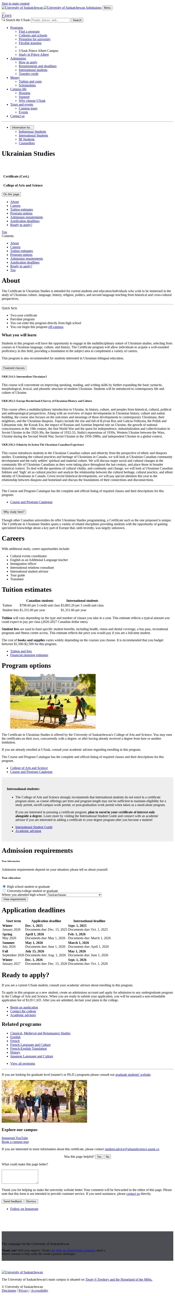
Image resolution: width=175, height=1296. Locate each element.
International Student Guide (33, 827)
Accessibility (39, 1290)
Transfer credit (28, 74)
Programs (16, 27)
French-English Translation (28, 1048)
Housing (24, 93)
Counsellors (27, 143)
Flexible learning (30, 43)
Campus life (18, 89)
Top (13, 270)
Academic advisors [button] (23, 1015)
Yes (99, 1156)
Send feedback (12, 1201)
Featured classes (14, 368)
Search (77, 20)
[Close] (3, 13)
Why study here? (13, 511)
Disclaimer (9, 1290)
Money (15, 77)
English (15, 1037)
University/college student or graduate (32, 891)
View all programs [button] (22, 1063)
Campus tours (28, 108)
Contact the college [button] (23, 1011)
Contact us (17, 116)
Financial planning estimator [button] (29, 655)
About (14, 202)
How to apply (28, 62)
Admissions (93, 7)
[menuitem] (91, 41)
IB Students (27, 139)
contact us (133, 1193)
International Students (33, 135)
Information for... (22, 127)
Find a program (29, 31)
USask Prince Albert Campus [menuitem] (38, 50)
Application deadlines (24, 221)
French (15, 1041)
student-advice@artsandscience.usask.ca (132, 1149)
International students (33, 70)
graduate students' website (132, 1074)
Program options (21, 213)
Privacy (24, 1290)
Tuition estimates (21, 209)
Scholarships (27, 85)
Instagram (9, 1138)
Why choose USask (32, 100)
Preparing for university (35, 39)
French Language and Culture (30, 1045)
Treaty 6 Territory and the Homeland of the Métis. (118, 1279)
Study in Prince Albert (34, 54)
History (15, 1052)
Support (24, 97)
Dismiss (31, 1201)
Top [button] (4, 232)
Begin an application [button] (24, 1007)
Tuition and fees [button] (21, 651)
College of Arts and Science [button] (29, 768)
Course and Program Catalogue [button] (31, 502)
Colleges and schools (33, 35)
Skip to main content (15, 3)
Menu (107, 7)
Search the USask (18, 20)
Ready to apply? (21, 225)
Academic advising (28, 831)
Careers (15, 205)
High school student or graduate (28, 886)
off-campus (55, 327)
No (107, 1156)
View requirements (14, 899)
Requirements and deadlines (38, 66)
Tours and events (21, 104)
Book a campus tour (15, 1142)
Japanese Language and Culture (31, 1056)
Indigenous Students (32, 131)
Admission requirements (26, 217)
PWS (7, 15)
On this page (11, 194)
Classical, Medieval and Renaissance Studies (40, 1033)
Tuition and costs (30, 81)
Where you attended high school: (24, 895)
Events (23, 112)
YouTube (22, 1138)
